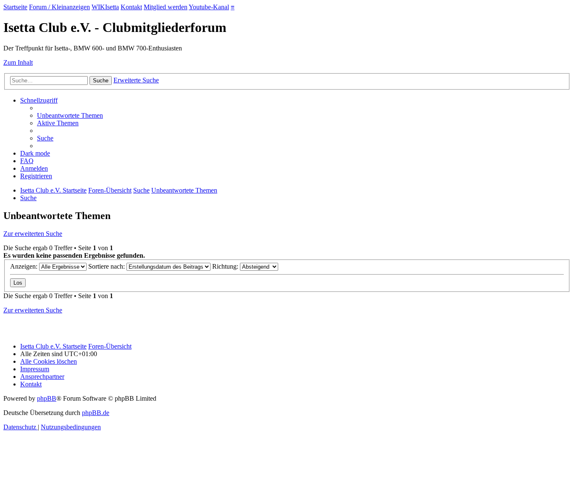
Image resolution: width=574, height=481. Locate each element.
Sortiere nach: (107, 266)
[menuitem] (70, 115)
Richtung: (226, 266)
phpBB (46, 398)
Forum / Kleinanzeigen (59, 7)
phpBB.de (95, 412)
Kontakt (131, 7)
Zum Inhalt (18, 62)
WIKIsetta (105, 7)
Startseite (15, 7)
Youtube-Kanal (209, 7)
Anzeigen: (24, 266)
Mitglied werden (165, 7)
